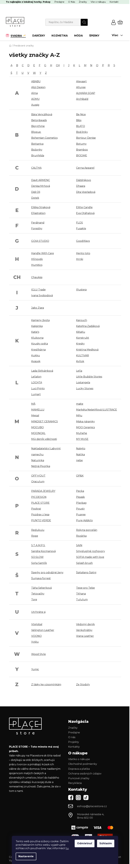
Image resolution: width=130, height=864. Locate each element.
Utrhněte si (38, 611)
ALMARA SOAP (85, 93)
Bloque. (36, 131)
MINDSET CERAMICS (44, 421)
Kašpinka (37, 326)
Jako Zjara (37, 307)
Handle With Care (42, 253)
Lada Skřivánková (42, 370)
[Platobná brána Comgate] (92, 827)
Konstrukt (82, 337)
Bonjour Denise (86, 137)
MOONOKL (38, 433)
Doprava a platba (79, 768)
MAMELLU (37, 409)
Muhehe (81, 433)
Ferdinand (37, 222)
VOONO (36, 635)
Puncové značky (78, 778)
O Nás (71, 1)
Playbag (81, 502)
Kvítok (80, 361)
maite (79, 403)
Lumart (36, 394)
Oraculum (37, 481)
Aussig (35, 104)
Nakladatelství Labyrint (46, 448)
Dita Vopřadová (85, 191)
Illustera (81, 289)
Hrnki (79, 259)
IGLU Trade (38, 289)
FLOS (79, 222)
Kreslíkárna (38, 349)
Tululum (82, 599)
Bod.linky (82, 131)
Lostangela (83, 382)
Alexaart (81, 81)
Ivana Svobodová (42, 295)
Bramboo (82, 149)
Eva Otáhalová (85, 213)
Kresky (80, 343)
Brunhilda (37, 155)
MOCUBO (37, 427)
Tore (34, 599)
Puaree (81, 514)
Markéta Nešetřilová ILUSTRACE (96, 409)
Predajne (59, 1)
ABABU (36, 81)
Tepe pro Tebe (85, 587)
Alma (34, 93)
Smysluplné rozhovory (90, 551)
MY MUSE (82, 439)
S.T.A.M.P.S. (38, 545)
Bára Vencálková (41, 114)
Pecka (80, 490)
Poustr (80, 508)
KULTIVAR (82, 355)
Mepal (35, 415)
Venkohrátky (84, 630)
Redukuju (37, 530)
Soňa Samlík (39, 563)
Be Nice (81, 114)
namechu (37, 454)
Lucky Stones (84, 388)
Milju (79, 415)
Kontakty (74, 746)
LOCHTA (36, 382)
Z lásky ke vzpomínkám (46, 684)
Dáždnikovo (83, 180)
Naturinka (37, 460)
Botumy (81, 143)
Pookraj (36, 508)
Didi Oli (35, 191)
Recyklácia (75, 783)
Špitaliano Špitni (86, 572)
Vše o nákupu (98, 1)
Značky (83, 1)
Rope (34, 535)
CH (58, 65)
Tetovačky (37, 593)
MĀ (33, 403)
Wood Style (38, 654)
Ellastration (38, 213)
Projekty (73, 741)
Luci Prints (38, 388)
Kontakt (114, 1)
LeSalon (36, 376)
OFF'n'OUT (38, 475)
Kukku (35, 355)
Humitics (36, 264)
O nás (71, 737)
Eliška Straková (40, 207)
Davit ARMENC (40, 180)
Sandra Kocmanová (43, 551)
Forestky (36, 228)
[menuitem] (17, 35)
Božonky (36, 149)
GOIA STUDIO (40, 240)
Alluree (81, 87)
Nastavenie (26, 856)
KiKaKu (80, 331)
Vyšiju (35, 641)
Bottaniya (37, 143)
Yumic (35, 669)
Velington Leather (42, 630)
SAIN (79, 545)
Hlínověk (37, 259)
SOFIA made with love (90, 557)
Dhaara (80, 185)
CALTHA (36, 167)
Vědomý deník (85, 624)
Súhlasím (105, 843)
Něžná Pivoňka (40, 466)
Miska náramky (85, 421)
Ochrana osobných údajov (84, 773)
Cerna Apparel (85, 167)
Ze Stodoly (83, 684)
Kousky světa (39, 343)
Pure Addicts (84, 520)
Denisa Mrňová (40, 185)
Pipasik (80, 496)
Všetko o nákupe (79, 759)
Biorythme (38, 126)
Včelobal (36, 624)
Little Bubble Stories (89, 376)
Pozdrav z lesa (40, 514)
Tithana (81, 593)
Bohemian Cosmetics (44, 137)
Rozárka (81, 535)
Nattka (80, 454)
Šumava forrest (41, 578)
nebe (79, 460)
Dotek (35, 197)
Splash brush (84, 563)
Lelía (79, 370)
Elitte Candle (84, 207)
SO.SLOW (37, 557)
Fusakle (81, 228)
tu (67, 848)
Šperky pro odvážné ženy (47, 572)
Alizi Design (38, 87)
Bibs (78, 120)
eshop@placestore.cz (92, 806)
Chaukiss (36, 277)
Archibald (82, 98)
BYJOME (81, 155)
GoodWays (83, 240)
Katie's (35, 331)
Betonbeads (39, 120)
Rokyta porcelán (86, 530)
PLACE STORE (40, 502)
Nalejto (80, 448)
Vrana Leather (85, 635)
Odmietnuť (84, 843)
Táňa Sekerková (41, 587)
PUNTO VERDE (41, 520)
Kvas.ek (35, 361)
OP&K (80, 475)
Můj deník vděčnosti (44, 439)
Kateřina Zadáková (88, 326)
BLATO (80, 126)
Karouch (81, 320)
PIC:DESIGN (38, 496)
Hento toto (83, 253)
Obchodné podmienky (82, 763)
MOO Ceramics (85, 427)
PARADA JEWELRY (43, 490)
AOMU (35, 98)
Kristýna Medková (87, 349)
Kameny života (40, 320)
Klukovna (37, 337)
